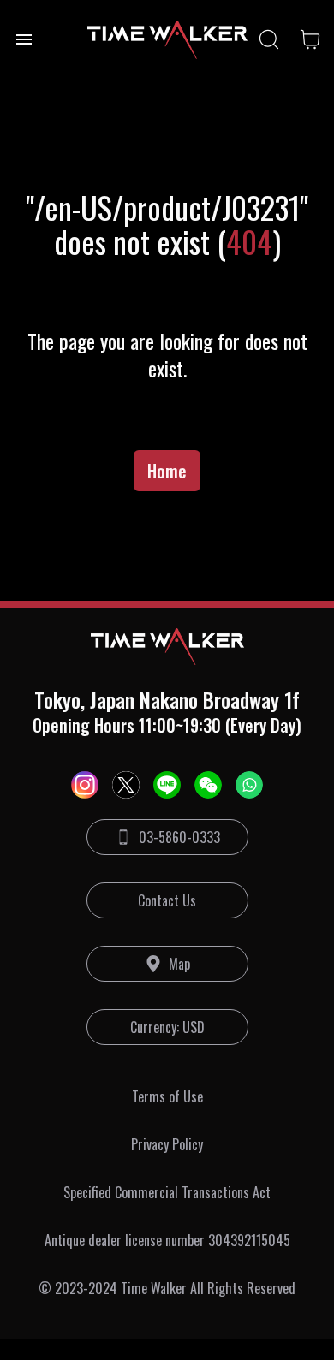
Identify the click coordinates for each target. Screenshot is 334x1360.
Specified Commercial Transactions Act (167, 1192)
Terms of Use (167, 1096)
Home (167, 471)
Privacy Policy (167, 1144)
